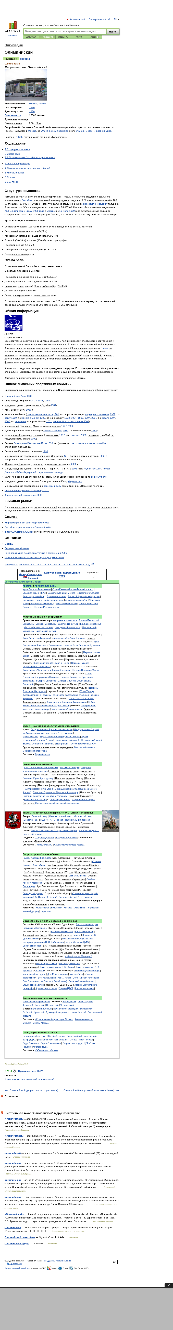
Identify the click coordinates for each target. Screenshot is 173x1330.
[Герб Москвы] (13, 828)
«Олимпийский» (14, 1214)
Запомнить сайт (78, 19)
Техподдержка (48, 1261)
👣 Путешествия (14, 1263)
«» (94, 130)
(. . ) (71, 897)
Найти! (113, 31)
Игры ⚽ (95, 37)
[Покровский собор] (110, 830)
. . (77, 820)
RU (115, 19)
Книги (79, 37)
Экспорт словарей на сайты (17, 1268)
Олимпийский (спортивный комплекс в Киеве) (89, 1090)
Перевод (25, 58)
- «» (60, 736)
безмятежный (12, 1079)
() (92, 564)
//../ (19, 531)
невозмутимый (29, 1079)
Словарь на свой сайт (100, 19)
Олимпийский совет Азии (20, 1237)
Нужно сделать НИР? (30, 1071)
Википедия (31, 37)
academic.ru (12, 36)
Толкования (47, 37)
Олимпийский (13, 1227)
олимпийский (13, 1153)
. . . (51, 820)
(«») (45, 981)
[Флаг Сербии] (25, 578)
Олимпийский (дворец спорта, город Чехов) (34, 1090)
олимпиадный (46, 1079)
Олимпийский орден (17, 1243)
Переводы (63, 37)
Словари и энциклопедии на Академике (51, 25)
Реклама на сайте (63, 1261)
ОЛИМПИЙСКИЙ (14, 1119)
